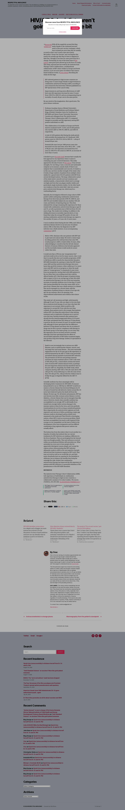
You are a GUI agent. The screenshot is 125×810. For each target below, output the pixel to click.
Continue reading (62, 31)
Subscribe (75, 28)
